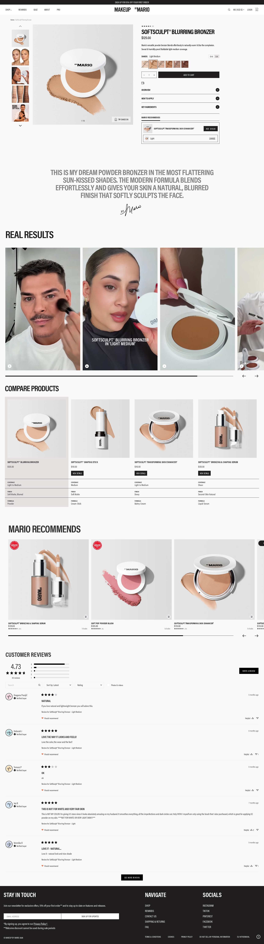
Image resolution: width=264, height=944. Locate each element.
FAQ (147, 927)
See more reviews (132, 877)
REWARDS (22, 9)
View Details (77, 473)
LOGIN (249, 9)
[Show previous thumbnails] (20, 26)
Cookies (171, 937)
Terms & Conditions (153, 937)
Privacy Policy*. (41, 924)
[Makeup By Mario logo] (132, 9)
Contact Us (150, 916)
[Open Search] (229, 10)
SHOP (8, 9)
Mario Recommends (150, 117)
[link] (147, 26)
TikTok (206, 911)
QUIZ (35, 9)
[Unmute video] (14, 366)
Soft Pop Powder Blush (102, 623)
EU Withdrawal (243, 937)
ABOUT (47, 9)
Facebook (208, 921)
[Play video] (87, 366)
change (212, 138)
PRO (58, 9)
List (216, 56)
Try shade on (123, 119)
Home (12, 19)
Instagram (208, 905)
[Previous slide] (244, 376)
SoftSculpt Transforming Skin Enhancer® (194, 623)
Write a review (248, 670)
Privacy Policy (187, 937)
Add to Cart (188, 75)
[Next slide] (256, 376)
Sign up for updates (90, 916)
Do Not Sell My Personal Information (215, 937)
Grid (211, 56)
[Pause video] (9, 366)
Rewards (149, 911)
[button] (86, 616)
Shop (147, 905)
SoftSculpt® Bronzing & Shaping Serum (27, 623)
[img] (20, 697)
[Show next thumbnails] (20, 126)
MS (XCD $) (238, 9)
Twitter (207, 927)
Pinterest (208, 916)
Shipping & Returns (155, 921)
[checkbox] (120, 685)
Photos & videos (117, 685)
